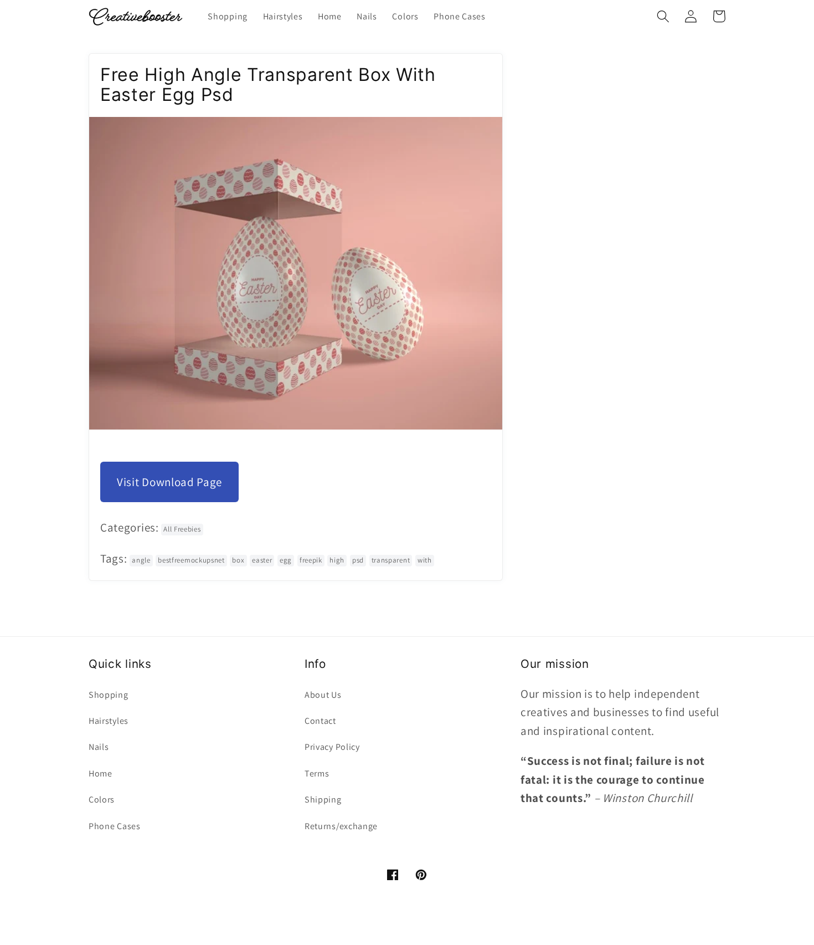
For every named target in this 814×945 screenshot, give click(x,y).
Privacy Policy (332, 747)
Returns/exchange (341, 826)
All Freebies (181, 529)
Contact (320, 721)
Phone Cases (115, 826)
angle (141, 560)
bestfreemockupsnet (191, 560)
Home (100, 773)
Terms (317, 773)
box (238, 560)
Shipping (323, 799)
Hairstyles (108, 721)
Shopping (108, 695)
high (336, 560)
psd (358, 560)
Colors (102, 799)
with (425, 560)
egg (286, 560)
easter (262, 560)
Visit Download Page (169, 481)
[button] (663, 16)
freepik (311, 560)
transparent (391, 560)
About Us (323, 695)
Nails (99, 747)
